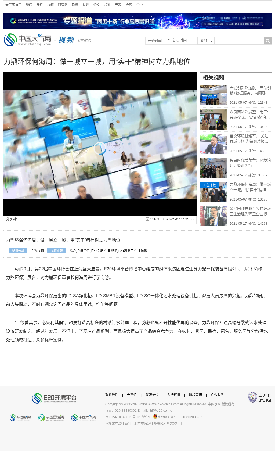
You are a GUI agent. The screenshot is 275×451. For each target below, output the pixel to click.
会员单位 (83, 251)
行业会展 (97, 251)
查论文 (146, 417)
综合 (73, 251)
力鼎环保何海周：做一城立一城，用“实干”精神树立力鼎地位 (250, 187)
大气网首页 (13, 5)
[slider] (99, 212)
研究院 (63, 5)
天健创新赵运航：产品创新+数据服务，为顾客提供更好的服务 (250, 90)
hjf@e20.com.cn (162, 411)
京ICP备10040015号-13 (122, 417)
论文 (96, 5)
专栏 (40, 5)
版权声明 (195, 395)
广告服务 (217, 395)
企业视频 (110, 251)
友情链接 (173, 395)
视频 (50, 5)
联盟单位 (152, 395)
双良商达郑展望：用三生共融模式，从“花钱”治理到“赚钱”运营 (250, 115)
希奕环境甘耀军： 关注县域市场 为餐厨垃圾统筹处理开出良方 (249, 139)
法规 (86, 5)
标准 (107, 5)
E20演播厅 (125, 251)
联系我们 (111, 395)
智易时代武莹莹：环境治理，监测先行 (250, 163)
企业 (139, 5)
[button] (19, 212)
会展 (129, 5)
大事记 (132, 395)
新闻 (29, 5)
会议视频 (37, 251)
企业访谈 (140, 251)
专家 (118, 5)
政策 (75, 5)
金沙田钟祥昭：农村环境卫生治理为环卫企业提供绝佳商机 (250, 211)
